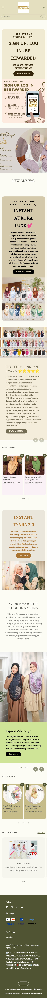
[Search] (41, 16)
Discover (13, 721)
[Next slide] (41, 440)
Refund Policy (36, 993)
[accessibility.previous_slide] (18, 881)
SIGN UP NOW (23, 73)
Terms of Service (11, 993)
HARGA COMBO (23, 272)
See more (23, 555)
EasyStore (38, 989)
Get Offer (41, 833)
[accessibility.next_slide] (28, 881)
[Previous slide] (35, 440)
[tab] (19, 767)
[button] (2, 7)
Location (9, 937)
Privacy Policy (24, 993)
